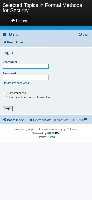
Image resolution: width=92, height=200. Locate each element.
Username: (10, 61)
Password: (10, 73)
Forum (21, 20)
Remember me (16, 92)
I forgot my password (16, 82)
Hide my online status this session (28, 97)
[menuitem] (13, 35)
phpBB (32, 129)
